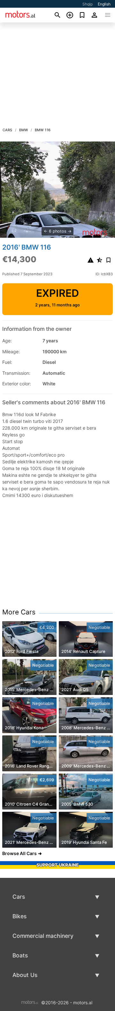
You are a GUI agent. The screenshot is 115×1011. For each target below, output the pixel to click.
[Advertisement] (57, 77)
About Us (24, 975)
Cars (7, 130)
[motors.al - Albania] (30, 1002)
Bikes (19, 916)
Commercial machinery (42, 935)
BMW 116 (43, 130)
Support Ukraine (57, 865)
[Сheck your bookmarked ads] (82, 15)
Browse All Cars (19, 853)
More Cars (18, 612)
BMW (23, 130)
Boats (20, 955)
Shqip (87, 4)
